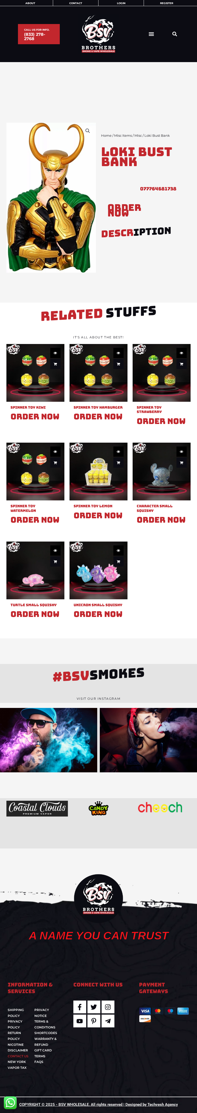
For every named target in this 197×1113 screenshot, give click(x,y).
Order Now (124, 210)
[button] (151, 34)
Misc (138, 135)
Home (106, 135)
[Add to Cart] (55, 364)
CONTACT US (18, 1056)
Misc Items (123, 135)
